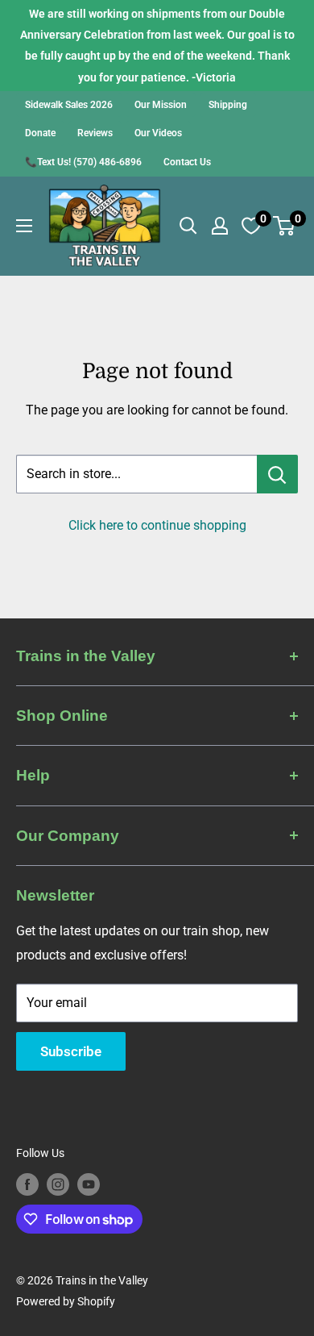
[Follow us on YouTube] (88, 1183)
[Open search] (188, 226)
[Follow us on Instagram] (58, 1183)
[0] (285, 225)
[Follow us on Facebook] (27, 1183)
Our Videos (158, 133)
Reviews (95, 133)
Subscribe (70, 1051)
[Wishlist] (251, 226)
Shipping (228, 104)
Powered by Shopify (65, 1301)
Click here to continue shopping (157, 525)
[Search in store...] (277, 474)
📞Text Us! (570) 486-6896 (83, 162)
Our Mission (160, 104)
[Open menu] (24, 225)
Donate (40, 133)
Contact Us (187, 162)
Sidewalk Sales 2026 (69, 104)
